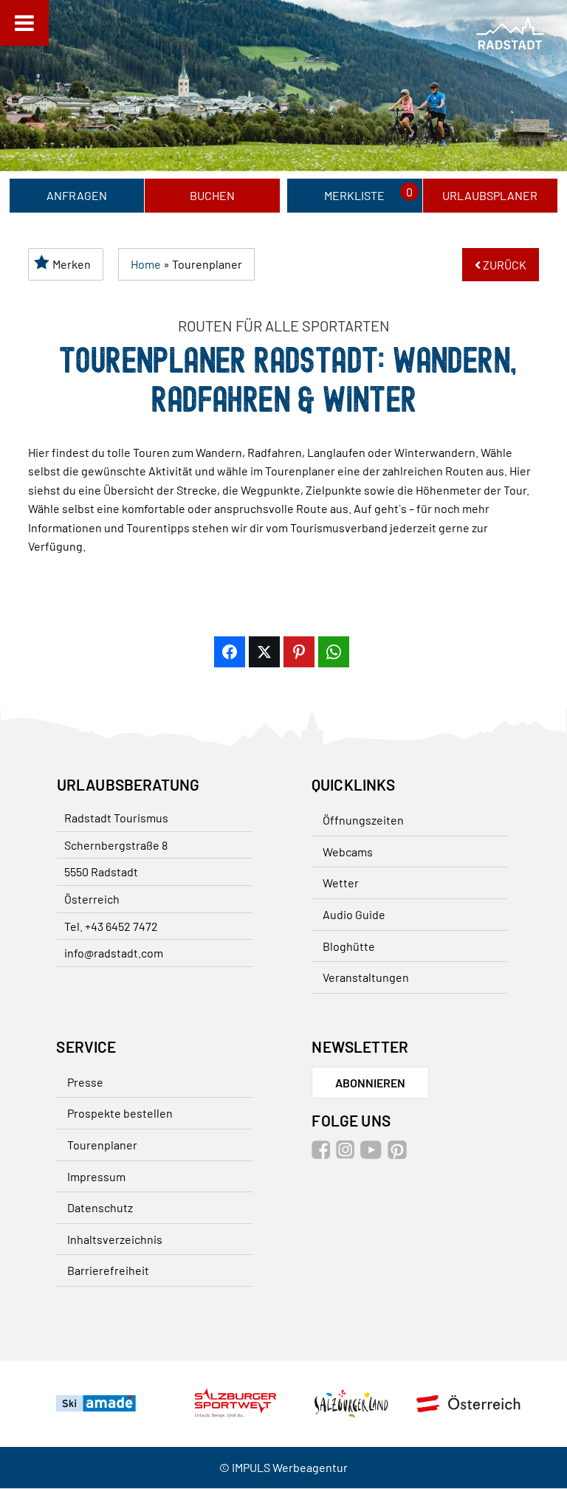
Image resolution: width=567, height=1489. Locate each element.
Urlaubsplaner (489, 195)
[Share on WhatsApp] (333, 651)
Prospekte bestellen (120, 1114)
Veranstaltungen (366, 977)
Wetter (341, 883)
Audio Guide (354, 914)
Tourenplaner (103, 1145)
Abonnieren (370, 1083)
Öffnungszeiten (363, 820)
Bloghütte (349, 946)
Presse (86, 1082)
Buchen (212, 195)
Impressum (97, 1176)
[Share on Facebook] (229, 651)
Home (146, 264)
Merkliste (354, 195)
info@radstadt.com (113, 953)
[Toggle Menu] (24, 23)
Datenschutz (101, 1208)
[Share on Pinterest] (299, 651)
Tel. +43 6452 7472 (111, 926)
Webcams (348, 852)
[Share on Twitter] (264, 651)
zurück (503, 265)
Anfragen (77, 195)
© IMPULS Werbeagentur (283, 1468)
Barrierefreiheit (109, 1271)
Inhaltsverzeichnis (115, 1239)
